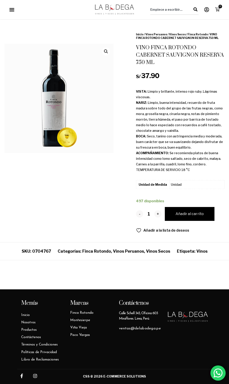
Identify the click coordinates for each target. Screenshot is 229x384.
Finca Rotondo (198, 34)
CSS (86, 376)
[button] (12, 10)
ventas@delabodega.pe (140, 328)
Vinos (202, 251)
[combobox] (171, 9)
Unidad (176, 184)
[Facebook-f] (21, 375)
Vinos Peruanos (156, 34)
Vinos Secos (177, 34)
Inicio (140, 34)
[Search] (195, 9)
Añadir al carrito (190, 214)
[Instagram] (35, 375)
